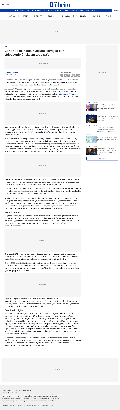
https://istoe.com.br (7, 402)
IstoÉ (15, 10)
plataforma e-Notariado (67, 94)
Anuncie (116, 10)
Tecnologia (81, 16)
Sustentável (89, 10)
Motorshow (73, 10)
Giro (6, 46)
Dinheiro (21, 10)
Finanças (96, 16)
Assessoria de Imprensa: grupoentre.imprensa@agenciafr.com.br (34, 405)
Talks (108, 16)
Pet (97, 10)
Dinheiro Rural (30, 10)
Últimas (12, 16)
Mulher (82, 10)
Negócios (66, 16)
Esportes (59, 10)
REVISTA (24, 16)
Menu (66, 10)
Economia (52, 16)
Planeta (52, 10)
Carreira (38, 16)
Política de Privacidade (8, 405)
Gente (45, 10)
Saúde (39, 10)
